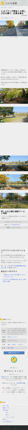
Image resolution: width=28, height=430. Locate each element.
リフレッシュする (10, 417)
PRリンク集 (6, 405)
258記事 (18, 383)
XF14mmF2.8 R (15, 224)
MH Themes (21, 428)
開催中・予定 (6, 407)
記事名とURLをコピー (14, 352)
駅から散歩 (11, 348)
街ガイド (10, 7)
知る (7, 412)
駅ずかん (3, 376)
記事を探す (5, 410)
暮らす (5, 7)
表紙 (2, 7)
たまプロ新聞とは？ (7, 421)
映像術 (11, 428)
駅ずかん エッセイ (9, 18)
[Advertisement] (14, 54)
